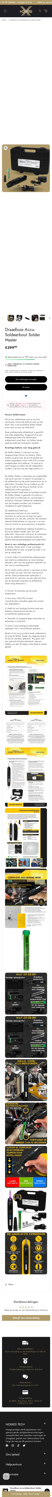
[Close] (49, 706)
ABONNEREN (26, 778)
